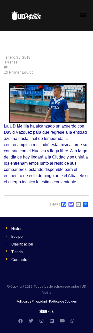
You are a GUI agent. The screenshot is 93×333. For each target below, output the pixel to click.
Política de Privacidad (32, 301)
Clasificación (22, 244)
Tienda (17, 252)
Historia (18, 228)
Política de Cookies (62, 301)
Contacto (19, 259)
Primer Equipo (21, 72)
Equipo (17, 236)
